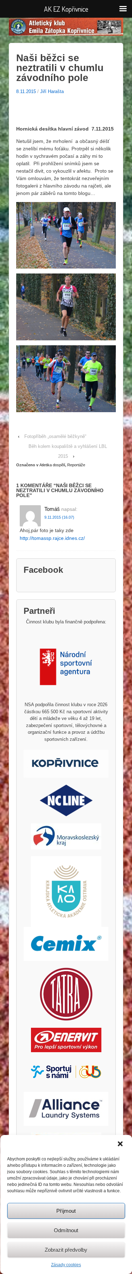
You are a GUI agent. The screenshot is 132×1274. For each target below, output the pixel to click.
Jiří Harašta (52, 91)
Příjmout (66, 1211)
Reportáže (76, 465)
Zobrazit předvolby (66, 1250)
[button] (121, 1144)
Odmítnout (66, 1230)
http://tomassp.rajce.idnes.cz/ (52, 538)
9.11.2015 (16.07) (59, 517)
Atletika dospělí (52, 465)
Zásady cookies (66, 1264)
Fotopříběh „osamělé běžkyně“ (55, 436)
